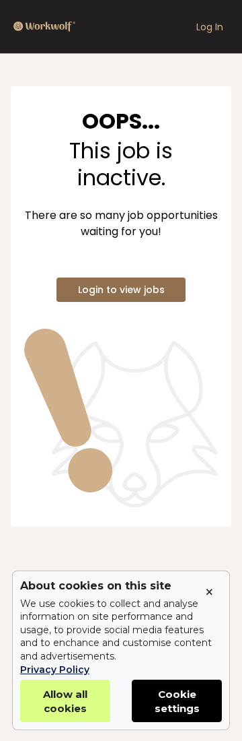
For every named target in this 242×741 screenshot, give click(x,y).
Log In (209, 27)
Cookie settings (177, 701)
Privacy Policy (54, 670)
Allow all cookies (65, 701)
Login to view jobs (121, 289)
